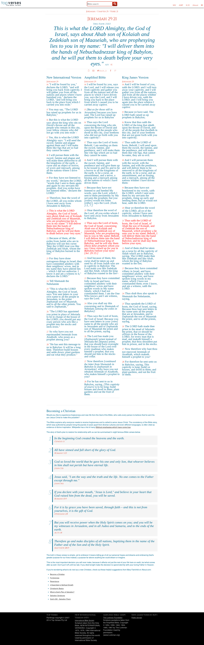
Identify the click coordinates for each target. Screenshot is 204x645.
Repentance (54, 581)
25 (48, 289)
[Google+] (115, 71)
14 (47, 84)
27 (48, 331)
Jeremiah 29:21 (102, 19)
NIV (174, 5)
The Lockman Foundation (112, 617)
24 (48, 281)
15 (47, 109)
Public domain (137, 617)
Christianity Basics (57, 588)
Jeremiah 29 (52, 81)
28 (48, 344)
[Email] (93, 71)
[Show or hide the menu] (202, 5)
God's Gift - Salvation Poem (60, 599)
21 (47, 210)
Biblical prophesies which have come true (113, 427)
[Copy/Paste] (89, 71)
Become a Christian (57, 574)
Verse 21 (114, 11)
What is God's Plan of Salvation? (62, 592)
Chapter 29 (102, 11)
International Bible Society (84, 620)
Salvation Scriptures (57, 595)
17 (47, 137)
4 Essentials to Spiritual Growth (61, 585)
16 (47, 120)
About (195, 5)
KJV (188, 5)
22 (48, 238)
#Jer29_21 (103, 71)
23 (48, 258)
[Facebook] (110, 71)
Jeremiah (90, 11)
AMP (181, 5)
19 (47, 178)
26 (48, 311)
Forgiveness (54, 578)
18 (47, 155)
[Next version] (111, 64)
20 (48, 198)
